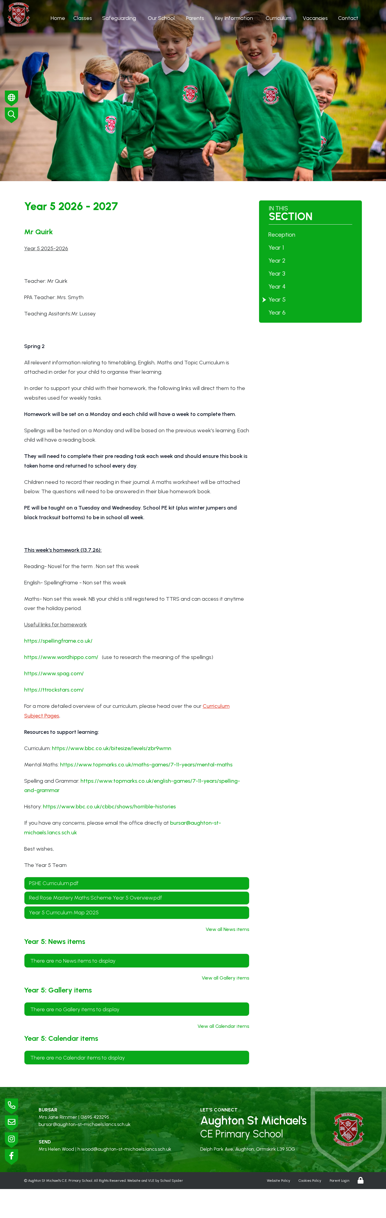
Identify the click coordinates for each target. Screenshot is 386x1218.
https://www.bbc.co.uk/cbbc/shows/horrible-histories (109, 806)
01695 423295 (95, 1117)
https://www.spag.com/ (54, 673)
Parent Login (339, 1180)
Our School (161, 18)
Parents (195, 18)
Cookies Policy (310, 1180)
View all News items (227, 929)
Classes (82, 18)
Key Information (234, 18)
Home (58, 18)
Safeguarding (119, 18)
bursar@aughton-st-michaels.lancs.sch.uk (85, 1124)
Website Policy (278, 1180)
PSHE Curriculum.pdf (53, 883)
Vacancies (315, 18)
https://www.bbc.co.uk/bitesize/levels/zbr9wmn (111, 748)
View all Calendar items (223, 1026)
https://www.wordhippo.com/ (61, 657)
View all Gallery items (225, 978)
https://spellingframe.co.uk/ (58, 641)
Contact (348, 18)
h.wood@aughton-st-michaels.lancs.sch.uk (124, 1149)
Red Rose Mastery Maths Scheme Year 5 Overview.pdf (95, 897)
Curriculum (278, 18)
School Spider (171, 1180)
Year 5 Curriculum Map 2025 (64, 912)
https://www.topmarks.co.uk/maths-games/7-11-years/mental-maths (146, 764)
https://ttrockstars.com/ (54, 689)
